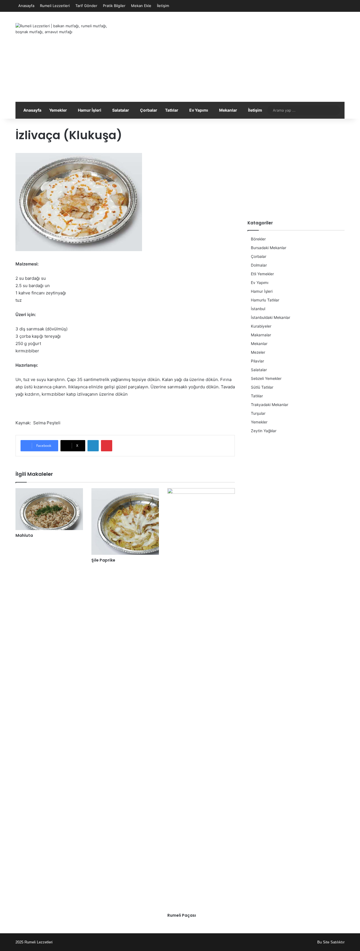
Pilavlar (257, 361)
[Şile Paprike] (125, 521)
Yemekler (58, 110)
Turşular (258, 413)
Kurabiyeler (261, 326)
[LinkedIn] (93, 445)
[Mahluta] (49, 509)
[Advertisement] (236, 56)
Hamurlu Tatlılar (265, 300)
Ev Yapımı (198, 110)
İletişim (163, 5)
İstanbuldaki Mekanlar (270, 317)
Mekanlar (228, 110)
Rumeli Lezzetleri (55, 5)
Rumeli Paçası (181, 915)
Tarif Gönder (86, 5)
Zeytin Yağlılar (263, 431)
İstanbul (258, 309)
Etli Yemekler (262, 274)
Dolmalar (259, 265)
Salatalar (120, 110)
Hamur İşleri (89, 110)
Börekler (258, 239)
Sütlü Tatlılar (262, 387)
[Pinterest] (106, 445)
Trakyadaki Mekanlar (269, 404)
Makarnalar (261, 335)
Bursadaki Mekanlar (268, 247)
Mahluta (24, 535)
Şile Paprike (103, 560)
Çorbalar (148, 110)
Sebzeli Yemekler (266, 378)
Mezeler (258, 352)
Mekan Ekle (141, 5)
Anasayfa (26, 5)
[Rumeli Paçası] (201, 699)
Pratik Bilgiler (114, 5)
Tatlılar (171, 110)
